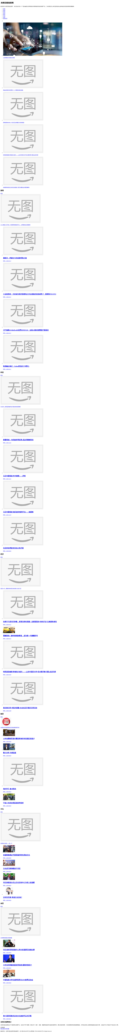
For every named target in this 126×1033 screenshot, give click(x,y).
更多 (2, 193)
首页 (4, 8)
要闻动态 (5, 18)
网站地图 (3, 1028)
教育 (4, 14)
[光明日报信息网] (7, 4)
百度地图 (7, 1028)
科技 (4, 11)
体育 (4, 17)
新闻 (4, 10)
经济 (4, 13)
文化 (4, 15)
